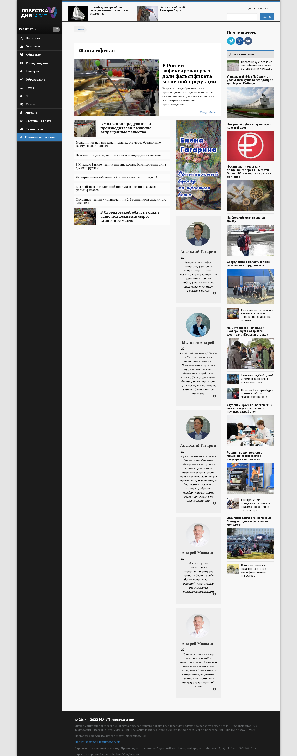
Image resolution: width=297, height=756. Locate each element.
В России (263, 8)
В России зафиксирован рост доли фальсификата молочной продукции (189, 73)
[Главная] (39, 17)
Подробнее (208, 112)
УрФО (249, 8)
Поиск (267, 16)
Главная (80, 29)
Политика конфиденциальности (97, 742)
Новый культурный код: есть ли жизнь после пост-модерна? (109, 10)
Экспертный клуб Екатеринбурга (172, 8)
